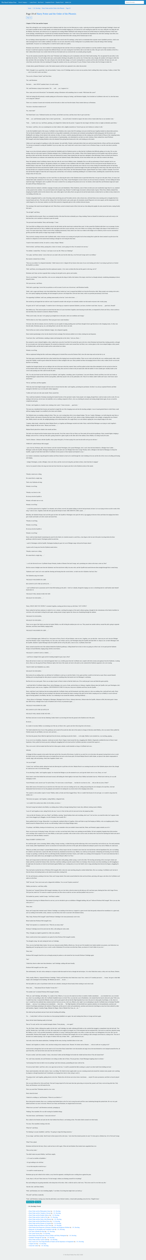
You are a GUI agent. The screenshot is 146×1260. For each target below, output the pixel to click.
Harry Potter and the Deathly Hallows (39, 1215)
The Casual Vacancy (34, 1233)
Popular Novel (59, 2)
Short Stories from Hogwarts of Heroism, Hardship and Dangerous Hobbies (49, 1227)
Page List (29, 17)
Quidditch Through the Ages (36, 1237)
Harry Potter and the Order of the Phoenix (53, 8)
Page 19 (68, 8)
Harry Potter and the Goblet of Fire (38, 1217)
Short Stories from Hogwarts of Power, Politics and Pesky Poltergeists (47, 1235)
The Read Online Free (8, 2)
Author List (68, 2)
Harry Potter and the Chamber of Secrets (40, 1213)
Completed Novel (49, 2)
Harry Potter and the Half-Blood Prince (39, 1221)
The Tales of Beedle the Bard (37, 1231)
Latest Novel (33, 2)
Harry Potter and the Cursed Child (38, 1239)
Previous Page (30, 1202)
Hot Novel (41, 2)
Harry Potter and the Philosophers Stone (39, 1211)
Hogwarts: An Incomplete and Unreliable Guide (42, 1229)
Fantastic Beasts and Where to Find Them (40, 1225)
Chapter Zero (32, 1243)
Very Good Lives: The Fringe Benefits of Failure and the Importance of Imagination (51, 1241)
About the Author (33, 1245)
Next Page (37, 1202)
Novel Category (22, 2)
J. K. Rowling (36, 8)
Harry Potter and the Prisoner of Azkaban (40, 1223)
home (29, 8)
